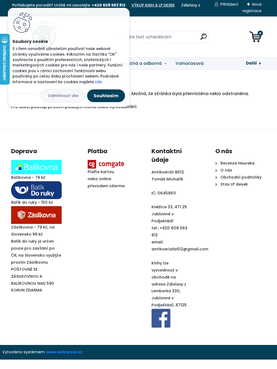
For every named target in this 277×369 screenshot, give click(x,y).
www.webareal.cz (64, 352)
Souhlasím (106, 96)
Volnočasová (190, 63)
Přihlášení (229, 4)
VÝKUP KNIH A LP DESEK (153, 5)
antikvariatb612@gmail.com (179, 249)
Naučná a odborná (141, 63)
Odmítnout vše (63, 95)
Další (251, 63)
